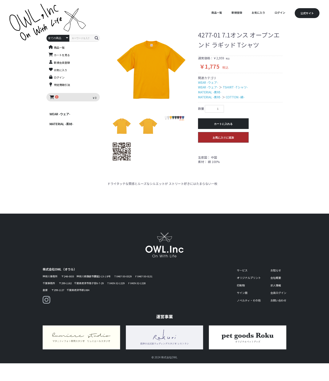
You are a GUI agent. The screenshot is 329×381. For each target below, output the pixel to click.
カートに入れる (223, 123)
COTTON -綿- (235, 97)
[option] (151, 70)
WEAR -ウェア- (60, 114)
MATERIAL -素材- (61, 124)
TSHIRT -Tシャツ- (235, 87)
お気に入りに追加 (223, 137)
